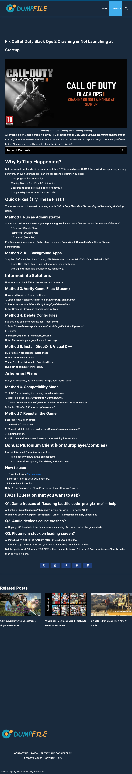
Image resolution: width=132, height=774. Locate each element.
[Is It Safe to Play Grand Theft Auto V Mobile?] (111, 604)
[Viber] (76, 565)
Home (104, 8)
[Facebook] (44, 565)
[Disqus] (66, 678)
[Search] (126, 8)
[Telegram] (66, 565)
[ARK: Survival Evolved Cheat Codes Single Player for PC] (20, 604)
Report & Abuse (33, 758)
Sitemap (50, 758)
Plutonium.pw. (34, 474)
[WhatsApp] (87, 565)
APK (60, 758)
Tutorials (116, 8)
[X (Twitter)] (55, 565)
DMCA (34, 753)
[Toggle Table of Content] (121, 150)
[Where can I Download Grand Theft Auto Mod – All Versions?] (66, 604)
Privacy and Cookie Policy (56, 753)
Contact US (21, 753)
